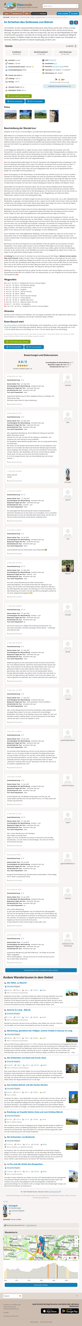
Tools (6, 14)
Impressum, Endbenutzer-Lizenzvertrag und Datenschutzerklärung (12, 1307)
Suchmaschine (54, 1192)
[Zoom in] (76, 1238)
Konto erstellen (63, 14)
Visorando (6, 17)
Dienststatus (34, 1322)
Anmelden (74, 14)
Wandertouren (17, 14)
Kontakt (6, 1312)
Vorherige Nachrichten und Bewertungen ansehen (41, 970)
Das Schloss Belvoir (10, 325)
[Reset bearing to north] (76, 1245)
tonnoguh (13, 1205)
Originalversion (31, 1225)
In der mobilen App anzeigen (20, 96)
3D (73, 1258)
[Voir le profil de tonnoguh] (5, 1211)
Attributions (7, 1259)
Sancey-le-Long (58, 66)
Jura (55, 63)
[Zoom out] (76, 1241)
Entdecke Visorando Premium (58, 86)
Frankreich (52, 60)
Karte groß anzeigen (41, 1285)
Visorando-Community (11, 1316)
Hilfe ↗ (27, 14)
